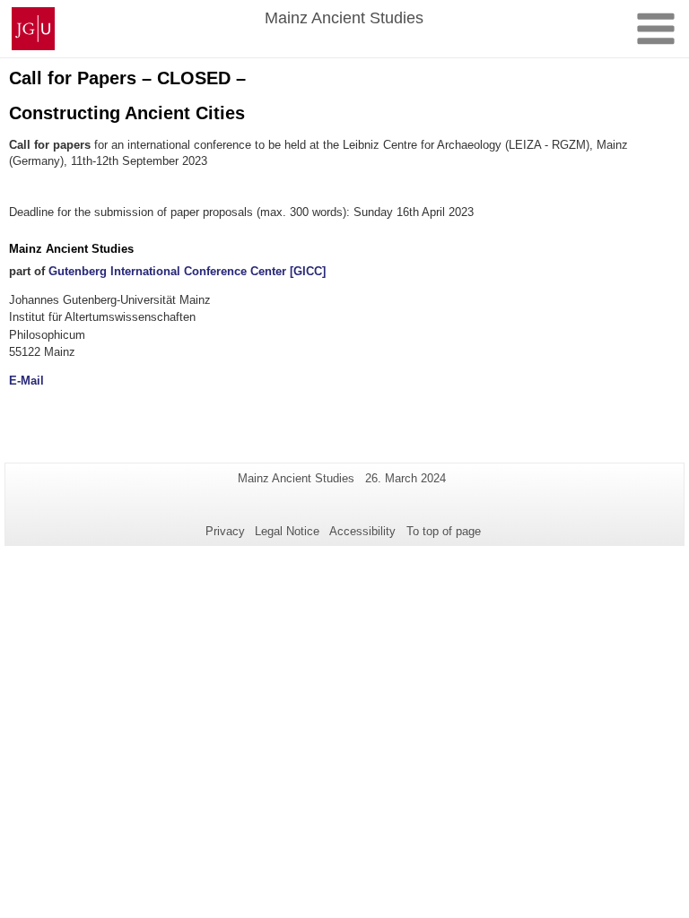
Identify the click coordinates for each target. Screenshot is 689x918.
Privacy (225, 531)
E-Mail (26, 380)
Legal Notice (287, 531)
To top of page (443, 531)
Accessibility (362, 531)
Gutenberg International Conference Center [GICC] (187, 271)
